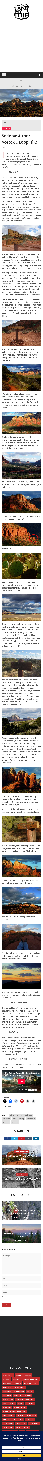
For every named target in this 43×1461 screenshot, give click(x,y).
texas (26, 1427)
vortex (15, 1122)
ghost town (8, 1399)
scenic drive (21, 1423)
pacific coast (18, 1419)
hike (14, 1119)
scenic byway (8, 1423)
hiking (21, 1119)
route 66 (30, 1419)
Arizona (6, 128)
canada (18, 1383)
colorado (7, 1387)
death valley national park (13, 1391)
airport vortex (16, 1115)
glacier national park (25, 1399)
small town (7, 1427)
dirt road (7, 1395)
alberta (28, 1375)
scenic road (33, 1423)
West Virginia (20, 1217)
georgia (28, 1395)
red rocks (31, 1119)
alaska (18, 1375)
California (20, 1240)
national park (8, 1415)
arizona (28, 1115)
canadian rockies (30, 1383)
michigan (29, 1403)
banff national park (30, 1379)
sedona (6, 1122)
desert (30, 1391)
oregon (6, 1419)
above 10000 (7, 1375)
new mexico (31, 1415)
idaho (20, 1403)
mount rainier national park (14, 1411)
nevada (20, 1415)
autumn (16, 1379)
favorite (6, 1119)
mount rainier (19, 1407)
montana (7, 1407)
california (7, 1383)
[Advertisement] (21, 46)
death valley (19, 1387)
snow (18, 1427)
